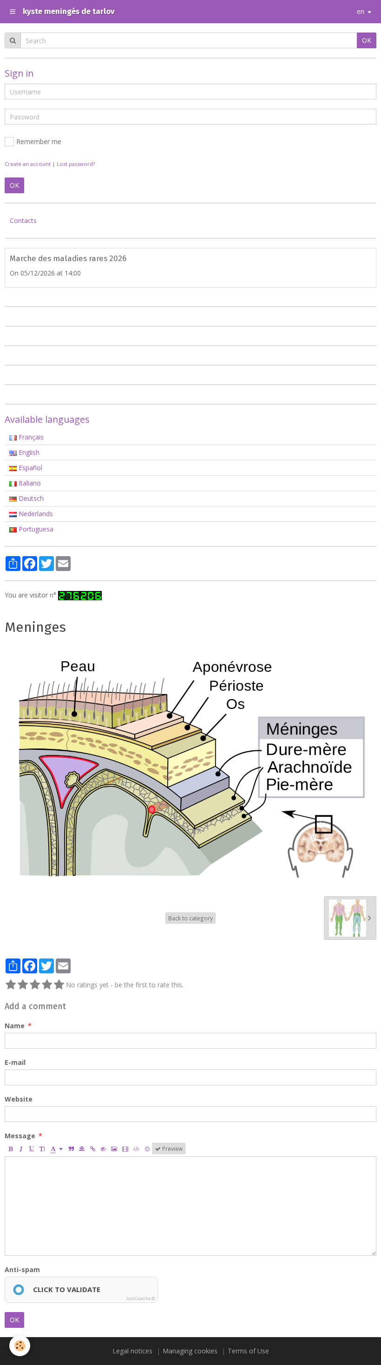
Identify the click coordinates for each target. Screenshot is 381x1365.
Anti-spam (22, 1269)
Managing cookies (190, 1350)
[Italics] (20, 1148)
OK (14, 1319)
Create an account (28, 163)
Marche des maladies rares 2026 (68, 258)
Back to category (190, 918)
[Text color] (57, 1148)
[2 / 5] (23, 985)
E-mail (15, 1062)
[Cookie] (19, 1345)
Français (30, 437)
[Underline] (31, 1148)
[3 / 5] (35, 985)
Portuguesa (35, 529)
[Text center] (81, 1148)
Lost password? (76, 163)
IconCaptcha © (140, 1298)
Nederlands (35, 513)
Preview (172, 1148)
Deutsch (30, 498)
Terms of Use (248, 1350)
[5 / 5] (59, 985)
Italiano (29, 483)
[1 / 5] (11, 985)
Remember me (38, 141)
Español (29, 467)
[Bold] (10, 1148)
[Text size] (42, 1148)
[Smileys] (147, 1148)
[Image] (114, 1148)
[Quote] (71, 1148)
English (28, 452)
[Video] (125, 1148)
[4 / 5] (47, 985)
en (360, 11)
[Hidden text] (103, 1148)
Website (19, 1099)
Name (15, 1025)
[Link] (92, 1148)
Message (20, 1135)
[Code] (136, 1148)
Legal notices (132, 1350)
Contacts (23, 220)
